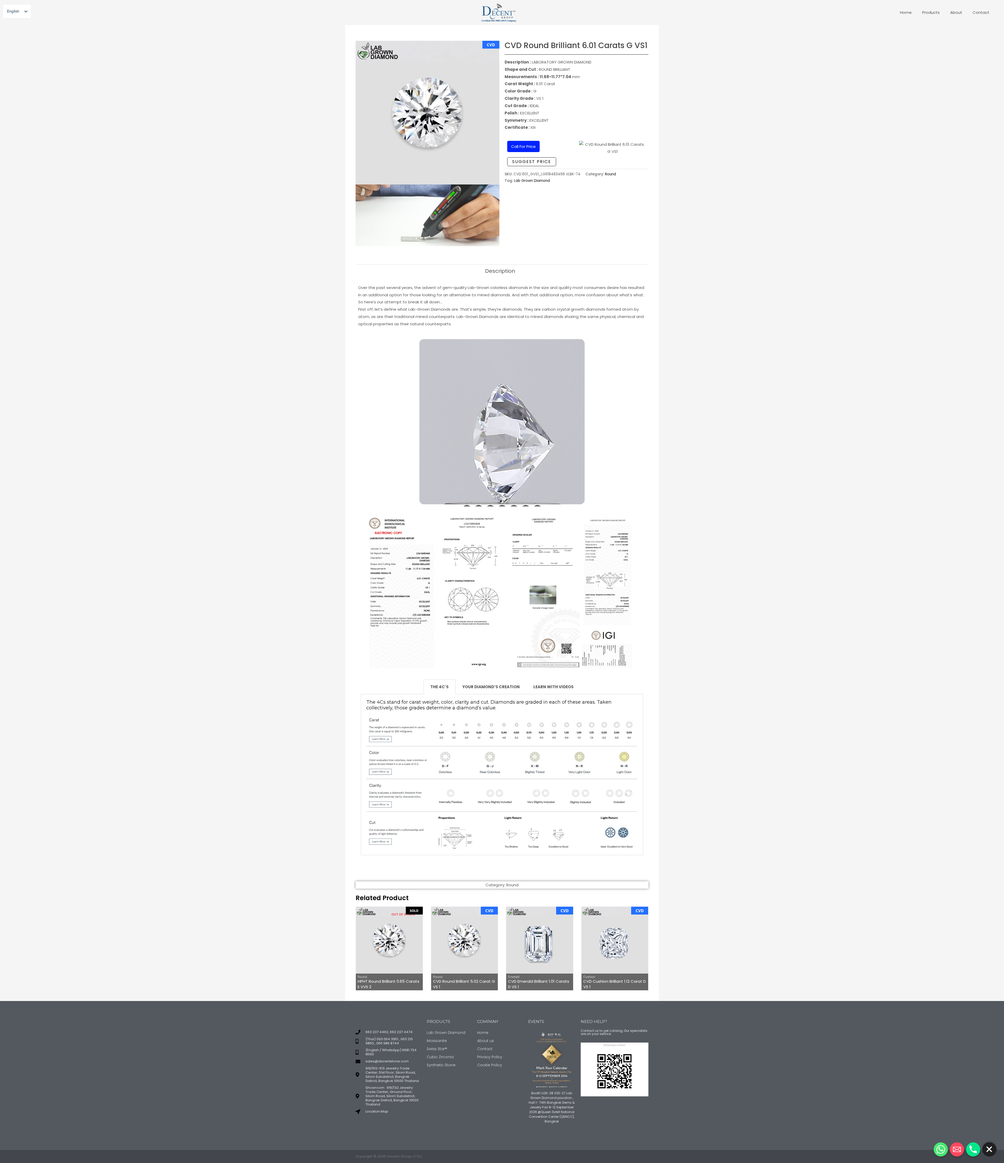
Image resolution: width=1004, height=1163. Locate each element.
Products (931, 12)
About (956, 12)
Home (906, 12)
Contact (981, 12)
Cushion (589, 977)
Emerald (514, 977)
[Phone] (973, 1149)
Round (610, 174)
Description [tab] (500, 271)
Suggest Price (531, 162)
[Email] (957, 1149)
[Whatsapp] (941, 1149)
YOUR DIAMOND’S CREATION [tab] (491, 687)
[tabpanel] (502, 774)
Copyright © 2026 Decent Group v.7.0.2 (389, 1156)
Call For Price (523, 146)
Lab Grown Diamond (532, 180)
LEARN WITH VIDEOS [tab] (553, 687)
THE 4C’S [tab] (439, 687)
